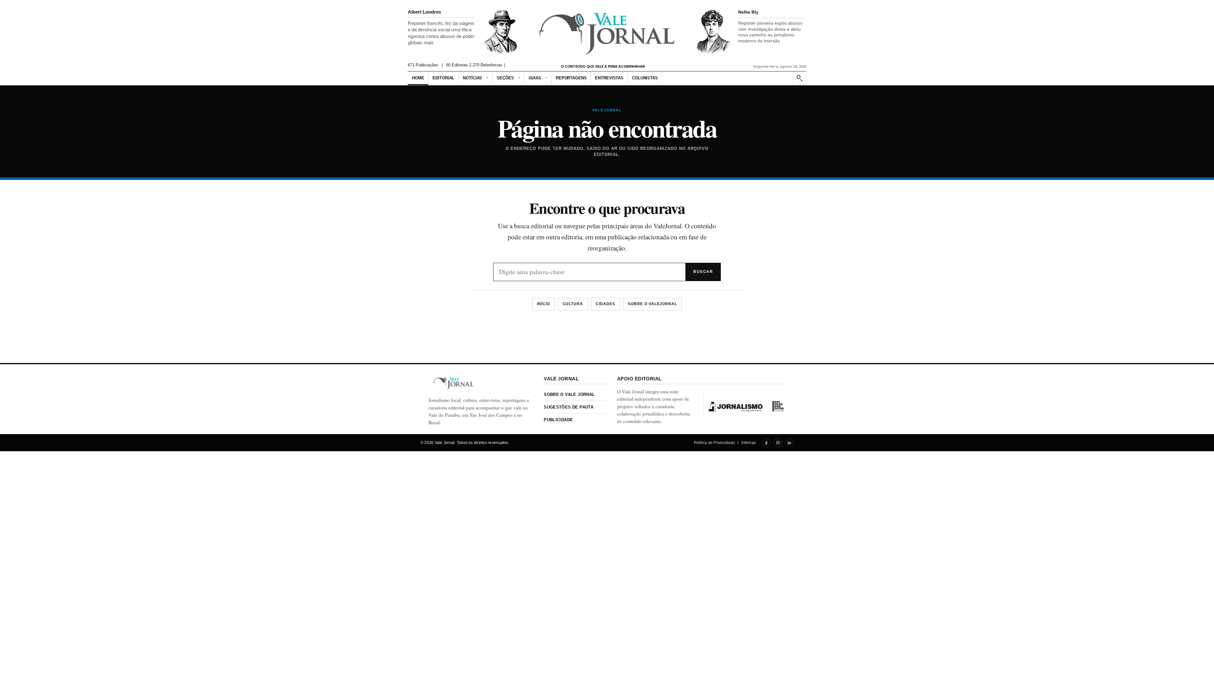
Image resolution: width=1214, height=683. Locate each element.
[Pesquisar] (799, 78)
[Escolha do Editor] (778, 406)
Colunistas (645, 78)
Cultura (573, 304)
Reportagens (571, 78)
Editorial (443, 78)
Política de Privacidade (714, 442)
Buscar (703, 271)
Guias (535, 78)
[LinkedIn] (789, 443)
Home (418, 78)
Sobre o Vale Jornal (569, 394)
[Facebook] (766, 443)
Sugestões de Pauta (568, 407)
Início (543, 304)
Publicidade (558, 419)
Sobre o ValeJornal (652, 304)
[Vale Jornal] (453, 383)
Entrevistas (609, 78)
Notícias (472, 78)
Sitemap (748, 442)
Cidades (605, 304)
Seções (505, 78)
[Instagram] (778, 443)
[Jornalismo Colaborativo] (735, 406)
